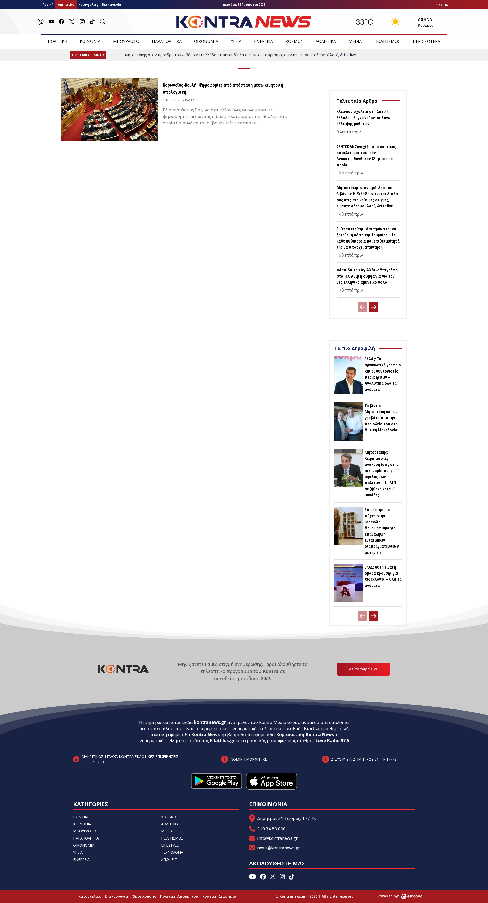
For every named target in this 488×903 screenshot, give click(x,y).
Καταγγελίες (88, 4)
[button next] (373, 307)
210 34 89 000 (271, 829)
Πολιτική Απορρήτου (179, 896)
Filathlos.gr (222, 741)
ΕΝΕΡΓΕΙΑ (263, 41)
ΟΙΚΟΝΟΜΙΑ (206, 41)
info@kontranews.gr (277, 838)
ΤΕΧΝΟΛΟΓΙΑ (172, 852)
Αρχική (48, 4)
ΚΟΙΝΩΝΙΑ (90, 41)
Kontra (311, 728)
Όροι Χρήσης (144, 896)
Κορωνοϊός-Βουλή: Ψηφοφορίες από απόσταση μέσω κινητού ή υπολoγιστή (223, 88)
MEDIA (355, 41)
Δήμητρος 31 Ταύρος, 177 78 (286, 818)
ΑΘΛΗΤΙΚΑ (326, 41)
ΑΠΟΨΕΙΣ (169, 859)
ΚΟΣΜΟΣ (294, 41)
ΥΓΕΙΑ (236, 41)
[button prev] (362, 307)
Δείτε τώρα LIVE (363, 669)
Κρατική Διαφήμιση (220, 896)
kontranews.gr (210, 722)
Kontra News (205, 734)
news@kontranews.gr (278, 848)
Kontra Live (65, 4)
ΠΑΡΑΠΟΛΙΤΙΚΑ (167, 41)
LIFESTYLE (170, 845)
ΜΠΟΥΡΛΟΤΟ (126, 41)
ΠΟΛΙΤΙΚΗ (57, 41)
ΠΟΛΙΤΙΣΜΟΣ (387, 41)
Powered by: (393, 896)
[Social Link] (41, 22)
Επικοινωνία (111, 4)
